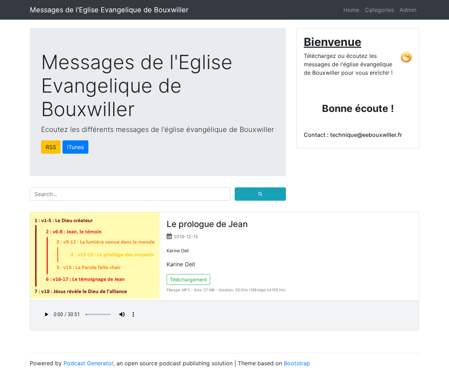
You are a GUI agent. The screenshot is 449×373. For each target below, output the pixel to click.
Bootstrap (297, 363)
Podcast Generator (88, 363)
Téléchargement (188, 279)
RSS (51, 147)
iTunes (75, 147)
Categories (379, 9)
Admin (408, 9)
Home (351, 9)
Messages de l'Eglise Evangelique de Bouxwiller (109, 10)
